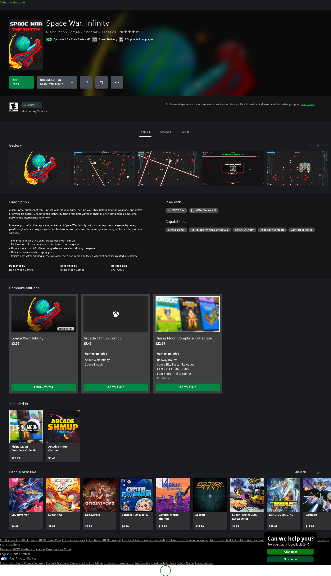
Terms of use (125, 563)
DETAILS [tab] (145, 132)
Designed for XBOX (58, 549)
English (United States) (15, 554)
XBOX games (29, 540)
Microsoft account (252, 540)
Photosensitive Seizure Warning (187, 540)
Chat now (290, 551)
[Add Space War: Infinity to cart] (101, 82)
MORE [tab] (185, 132)
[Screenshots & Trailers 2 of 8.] (104, 168)
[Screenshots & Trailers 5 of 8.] (297, 168)
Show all (300, 472)
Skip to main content (13, 2)
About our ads (204, 563)
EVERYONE (29, 105)
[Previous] (310, 145)
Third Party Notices (163, 563)
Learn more (307, 104)
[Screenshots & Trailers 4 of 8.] (233, 168)
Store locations (10, 544)
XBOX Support (111, 540)
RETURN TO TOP (43, 387)
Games (40, 549)
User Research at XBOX (224, 540)
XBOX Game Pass (49, 540)
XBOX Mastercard (23, 549)
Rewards (5, 549)
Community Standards (150, 540)
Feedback (128, 540)
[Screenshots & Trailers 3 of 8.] (168, 168)
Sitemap (39, 563)
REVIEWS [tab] (165, 132)
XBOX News (94, 540)
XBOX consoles (10, 540)
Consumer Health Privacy (17, 563)
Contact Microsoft (58, 563)
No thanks (290, 559)
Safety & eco (185, 563)
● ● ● (117, 82)
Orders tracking (318, 540)
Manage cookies (106, 563)
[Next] (318, 145)
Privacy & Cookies (82, 563)
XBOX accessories (73, 540)
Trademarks (142, 563)
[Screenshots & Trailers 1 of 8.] (39, 168)
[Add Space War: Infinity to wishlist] (86, 82)
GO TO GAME (115, 387)
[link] (26, 436)
